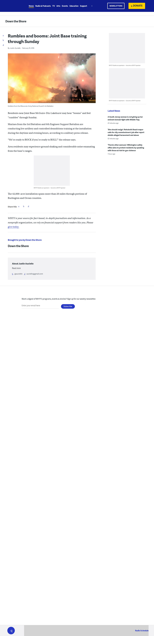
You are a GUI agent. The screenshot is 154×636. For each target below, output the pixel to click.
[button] (11, 630)
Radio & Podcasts (43, 5)
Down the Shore (15, 21)
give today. (13, 226)
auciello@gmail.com (34, 273)
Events (65, 5)
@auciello (18, 273)
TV (53, 5)
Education (74, 5)
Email (28, 206)
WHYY (14, 6)
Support (83, 5)
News (31, 5)
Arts (58, 5)
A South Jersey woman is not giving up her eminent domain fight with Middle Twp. (125, 118)
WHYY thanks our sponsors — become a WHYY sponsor (49, 188)
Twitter (23, 206)
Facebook (18, 206)
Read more (16, 268)
